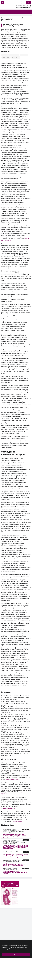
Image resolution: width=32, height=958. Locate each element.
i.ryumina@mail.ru (17, 821)
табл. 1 (26, 239)
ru (23, 2)
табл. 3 (8, 240)
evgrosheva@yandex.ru (8, 808)
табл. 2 (3, 240)
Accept (16, 954)
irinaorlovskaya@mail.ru (12, 779)
